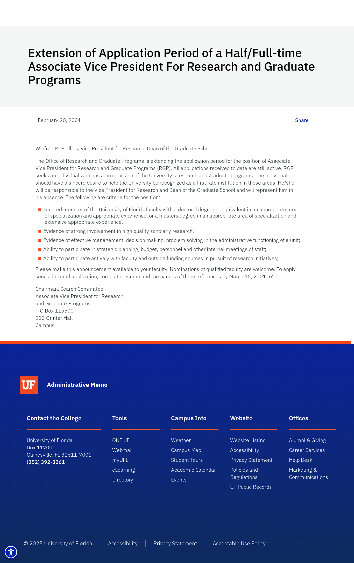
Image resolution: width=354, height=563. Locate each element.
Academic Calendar (193, 469)
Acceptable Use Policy (239, 543)
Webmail (122, 449)
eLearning (123, 469)
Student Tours (187, 459)
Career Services (307, 449)
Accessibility (244, 449)
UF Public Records (251, 486)
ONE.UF (121, 440)
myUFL (120, 459)
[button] (11, 552)
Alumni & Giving (307, 440)
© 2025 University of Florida (58, 543)
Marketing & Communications (308, 473)
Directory (122, 479)
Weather (181, 440)
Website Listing (248, 440)
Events (179, 479)
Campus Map (186, 449)
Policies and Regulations (244, 473)
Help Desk (300, 459)
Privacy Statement (251, 459)
